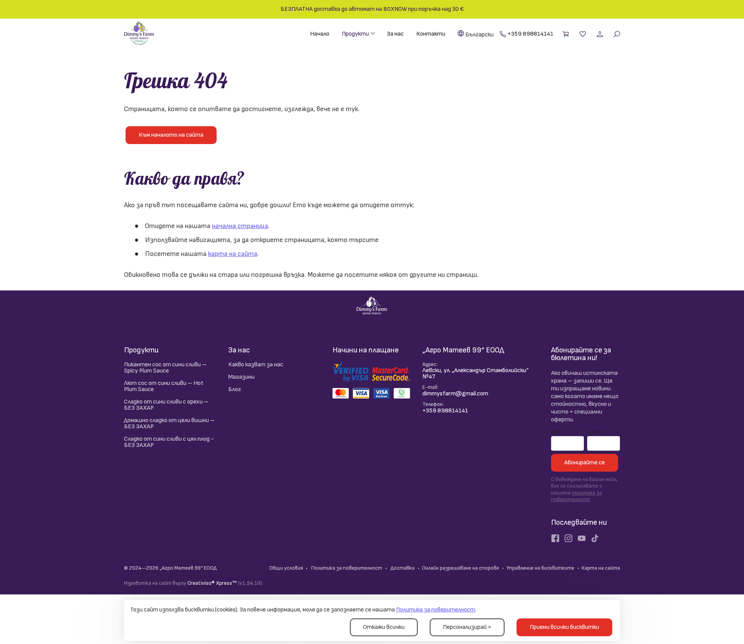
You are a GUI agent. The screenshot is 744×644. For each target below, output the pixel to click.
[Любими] (583, 34)
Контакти (430, 34)
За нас (395, 34)
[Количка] (566, 34)
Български (479, 34)
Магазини (241, 377)
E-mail (596, 431)
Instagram (568, 538)
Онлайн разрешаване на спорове (460, 568)
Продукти (355, 34)
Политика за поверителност (435, 609)
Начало (319, 34)
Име (557, 431)
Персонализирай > (467, 627)
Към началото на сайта (171, 135)
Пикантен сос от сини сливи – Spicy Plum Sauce (165, 367)
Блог (234, 389)
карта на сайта (232, 254)
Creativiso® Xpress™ (212, 583)
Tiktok (595, 538)
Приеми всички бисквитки (564, 627)
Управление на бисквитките (540, 568)
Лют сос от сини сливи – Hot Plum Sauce (163, 386)
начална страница (240, 226)
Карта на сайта (601, 568)
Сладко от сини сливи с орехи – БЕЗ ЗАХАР (166, 405)
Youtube (581, 538)
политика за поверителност (576, 496)
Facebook (555, 538)
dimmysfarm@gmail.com (455, 393)
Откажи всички (384, 627)
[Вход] (600, 34)
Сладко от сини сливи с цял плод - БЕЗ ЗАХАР (169, 442)
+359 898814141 (530, 34)
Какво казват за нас (255, 364)
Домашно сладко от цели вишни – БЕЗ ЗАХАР (169, 423)
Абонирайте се (584, 462)
